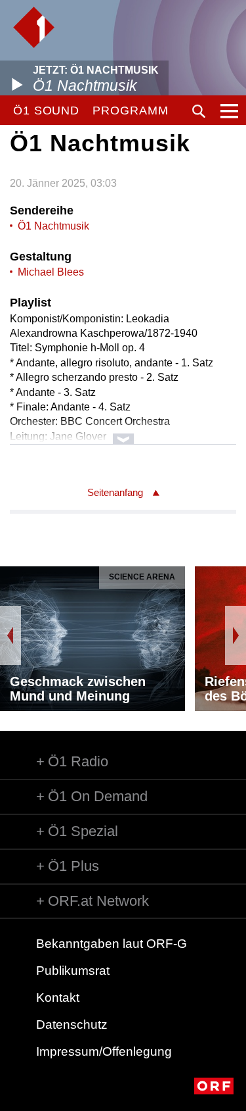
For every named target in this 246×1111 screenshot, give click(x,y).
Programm (130, 110)
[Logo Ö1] (33, 27)
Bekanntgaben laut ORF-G (111, 944)
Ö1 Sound (46, 110)
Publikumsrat (73, 970)
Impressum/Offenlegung (104, 1051)
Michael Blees (51, 272)
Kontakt (57, 997)
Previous (10, 635)
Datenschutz (72, 1024)
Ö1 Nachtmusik (53, 226)
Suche (198, 111)
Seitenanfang (115, 492)
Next (235, 635)
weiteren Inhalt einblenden (123, 432)
